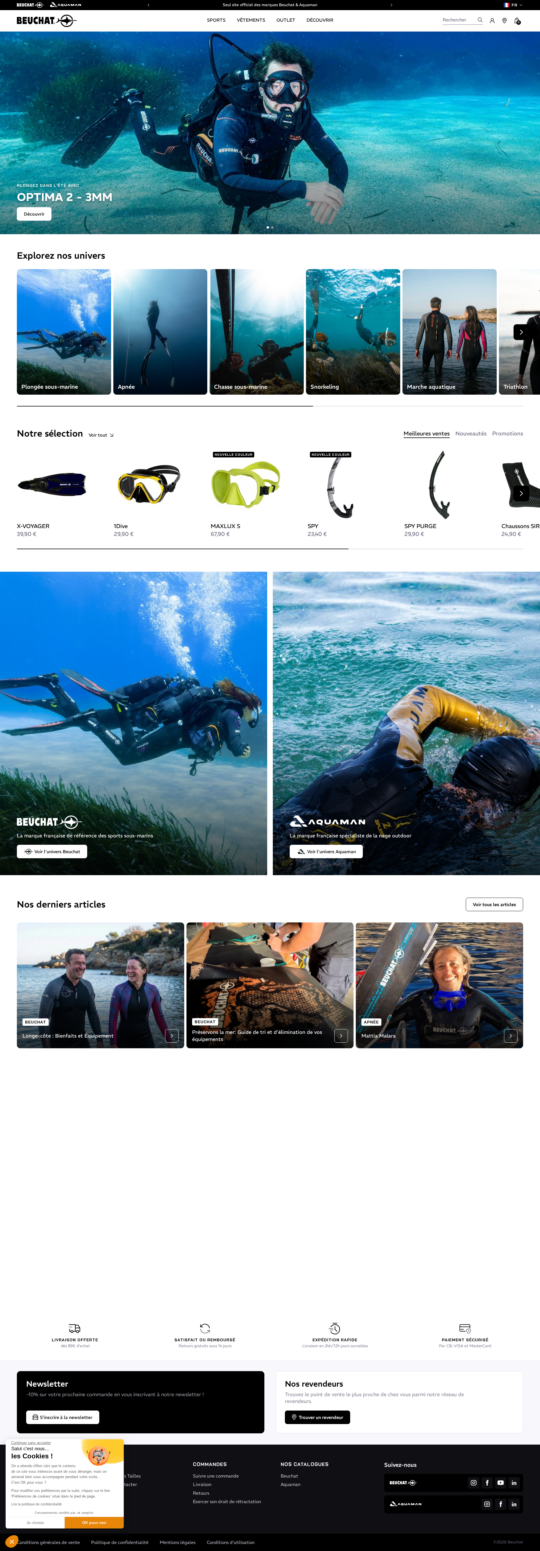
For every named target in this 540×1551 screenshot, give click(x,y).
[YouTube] (500, 1483)
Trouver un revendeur (321, 1417)
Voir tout (98, 435)
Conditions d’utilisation (231, 1542)
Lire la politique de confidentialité (36, 1504)
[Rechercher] (480, 20)
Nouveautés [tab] (471, 433)
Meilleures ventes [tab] (427, 433)
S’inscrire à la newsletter (66, 1417)
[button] (12, 1541)
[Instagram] (473, 1483)
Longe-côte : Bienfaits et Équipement (68, 1035)
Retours (201, 1493)
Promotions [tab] (507, 433)
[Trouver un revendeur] (504, 21)
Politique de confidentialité (119, 1542)
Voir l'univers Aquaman (331, 851)
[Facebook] (487, 1483)
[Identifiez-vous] (492, 21)
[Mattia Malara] (439, 985)
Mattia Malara (378, 1035)
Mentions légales (177, 1542)
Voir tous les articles (494, 904)
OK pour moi (94, 1522)
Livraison (202, 1484)
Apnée (371, 1022)
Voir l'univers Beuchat (57, 851)
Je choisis (35, 1522)
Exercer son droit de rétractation (227, 1501)
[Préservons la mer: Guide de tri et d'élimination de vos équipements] (270, 985)
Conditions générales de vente (48, 1542)
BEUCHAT (35, 1022)
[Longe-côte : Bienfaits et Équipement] (100, 985)
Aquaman (290, 1484)
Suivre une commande (216, 1476)
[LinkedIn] (514, 1483)
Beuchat (289, 1476)
